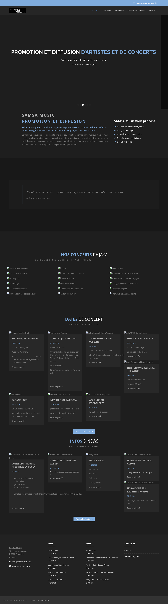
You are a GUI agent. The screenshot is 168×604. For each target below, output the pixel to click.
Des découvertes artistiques (129, 138)
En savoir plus (17, 367)
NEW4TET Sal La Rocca (140, 338)
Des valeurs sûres (124, 142)
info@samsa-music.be (21, 561)
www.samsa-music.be (21, 566)
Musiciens (119, 10)
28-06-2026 (16, 343)
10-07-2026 (54, 404)
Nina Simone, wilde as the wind (61, 558)
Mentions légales (131, 556)
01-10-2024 (54, 468)
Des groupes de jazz (126, 130)
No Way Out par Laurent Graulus (100, 572)
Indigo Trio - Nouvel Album (97, 580)
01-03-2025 (131, 468)
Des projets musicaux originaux (130, 126)
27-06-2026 (54, 343)
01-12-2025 (16, 471)
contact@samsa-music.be (147, 3)
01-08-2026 (93, 407)
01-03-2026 (93, 465)
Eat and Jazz (19, 400)
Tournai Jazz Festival (25, 338)
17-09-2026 (16, 404)
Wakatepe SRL (45, 600)
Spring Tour (96, 460)
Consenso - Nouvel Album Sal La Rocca (102, 558)
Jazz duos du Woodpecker (58, 565)
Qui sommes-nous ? (136, 10)
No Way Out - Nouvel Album (97, 565)
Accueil (95, 10)
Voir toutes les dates (84, 431)
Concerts (107, 10)
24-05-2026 (93, 346)
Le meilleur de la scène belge (129, 134)
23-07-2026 (131, 343)
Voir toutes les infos (84, 519)
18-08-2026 (131, 375)
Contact (153, 10)
